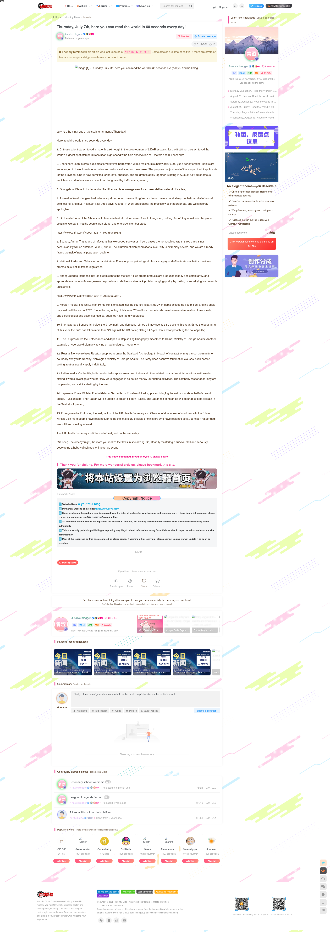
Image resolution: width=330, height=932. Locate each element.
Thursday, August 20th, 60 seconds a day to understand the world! (253, 112)
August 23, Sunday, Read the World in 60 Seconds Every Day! (253, 96)
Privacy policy (128, 891)
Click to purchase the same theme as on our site (252, 243)
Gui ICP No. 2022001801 (113, 905)
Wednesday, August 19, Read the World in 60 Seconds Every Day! (253, 117)
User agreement (145, 891)
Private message (206, 36)
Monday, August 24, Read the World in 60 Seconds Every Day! (253, 90)
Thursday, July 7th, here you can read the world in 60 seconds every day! (121, 26)
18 (91, 624)
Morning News (72, 17)
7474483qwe (77, 818)
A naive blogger (73, 34)
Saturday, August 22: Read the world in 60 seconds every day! (253, 101)
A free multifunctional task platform (90, 812)
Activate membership (280, 5)
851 (83, 624)
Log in (214, 7)
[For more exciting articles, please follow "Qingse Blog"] (137, 478)
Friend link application (108, 891)
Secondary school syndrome (90, 782)
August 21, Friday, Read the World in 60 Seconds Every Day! (253, 107)
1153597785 (96, 517)
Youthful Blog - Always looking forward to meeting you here (142, 901)
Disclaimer (103, 895)
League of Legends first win (89, 797)
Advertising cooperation (167, 891)
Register (223, 7)
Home (58, 17)
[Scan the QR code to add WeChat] (323, 886)
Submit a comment (207, 710)
